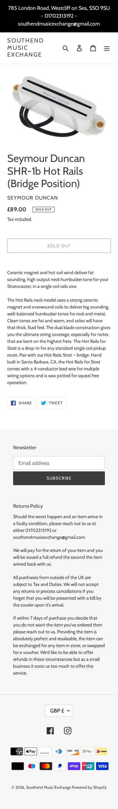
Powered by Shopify (89, 787)
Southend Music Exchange (25, 47)
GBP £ (57, 711)
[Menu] (107, 48)
